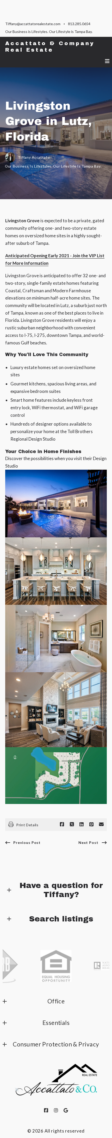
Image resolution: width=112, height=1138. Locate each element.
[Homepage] (56, 1079)
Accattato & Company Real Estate (51, 47)
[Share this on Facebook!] (62, 824)
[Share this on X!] (72, 824)
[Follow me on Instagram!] (56, 1110)
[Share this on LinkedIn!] (81, 824)
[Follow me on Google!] (66, 1110)
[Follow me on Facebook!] (46, 1110)
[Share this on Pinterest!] (91, 824)
